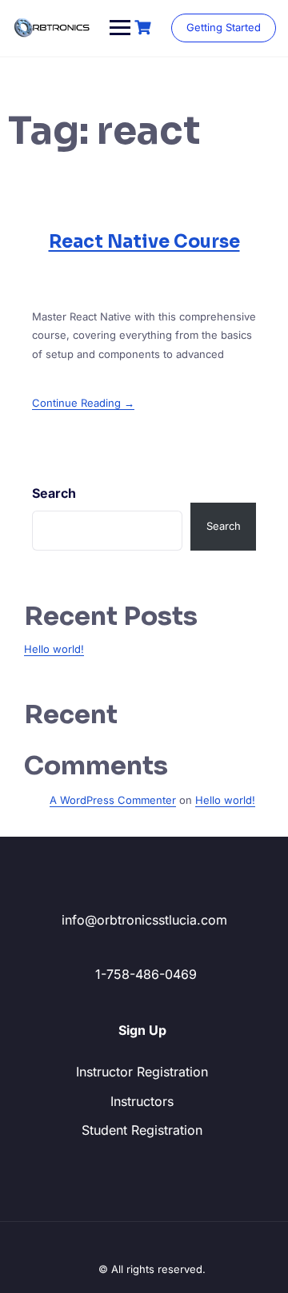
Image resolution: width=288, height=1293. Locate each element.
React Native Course (144, 242)
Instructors (142, 1101)
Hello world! (54, 649)
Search (54, 493)
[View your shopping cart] (144, 27)
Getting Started (223, 27)
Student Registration (142, 1130)
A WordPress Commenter (113, 800)
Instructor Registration (142, 1072)
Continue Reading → (83, 402)
